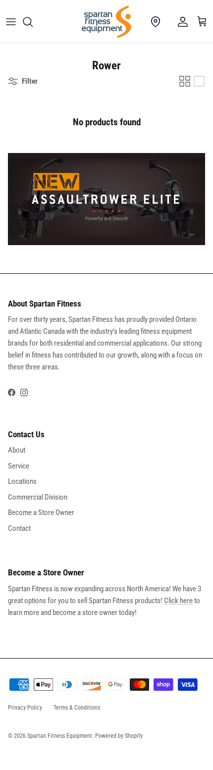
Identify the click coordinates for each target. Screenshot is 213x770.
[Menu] (11, 22)
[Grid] (185, 81)
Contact (19, 528)
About (16, 450)
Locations (22, 481)
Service (18, 466)
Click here (178, 600)
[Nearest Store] (155, 22)
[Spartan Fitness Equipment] (106, 22)
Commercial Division (37, 497)
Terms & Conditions (76, 707)
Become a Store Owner (41, 512)
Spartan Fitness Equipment (59, 735)
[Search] (33, 22)
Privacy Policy (25, 707)
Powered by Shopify (119, 735)
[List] (199, 81)
